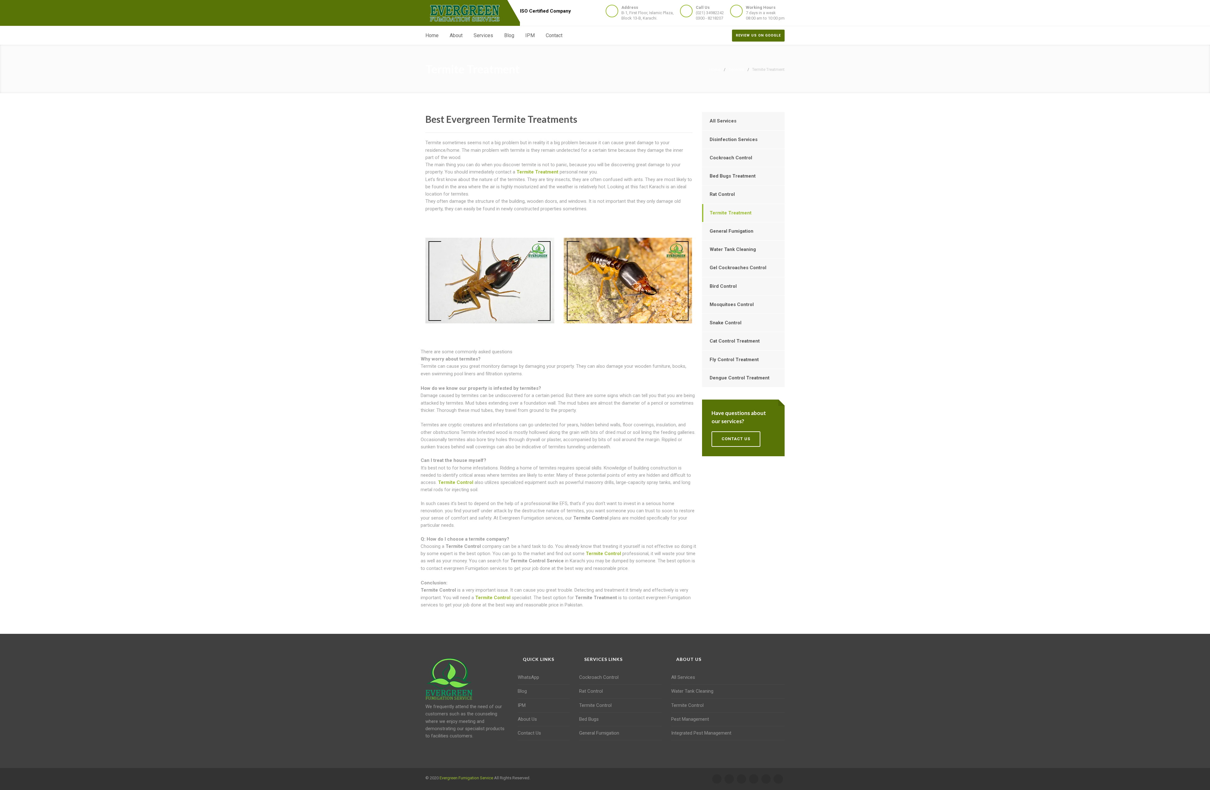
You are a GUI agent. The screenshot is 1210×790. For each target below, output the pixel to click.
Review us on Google (758, 35)
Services (483, 35)
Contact (554, 35)
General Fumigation (731, 231)
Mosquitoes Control (732, 304)
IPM (530, 35)
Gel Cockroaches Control (738, 267)
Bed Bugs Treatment (733, 176)
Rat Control (722, 194)
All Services (723, 121)
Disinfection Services (734, 139)
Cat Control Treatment (735, 341)
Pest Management (690, 719)
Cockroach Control (731, 158)
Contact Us (529, 733)
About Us (527, 719)
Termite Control (455, 482)
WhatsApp (528, 677)
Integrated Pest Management (701, 733)
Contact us (736, 438)
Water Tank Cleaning (733, 249)
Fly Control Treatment (734, 359)
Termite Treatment (537, 172)
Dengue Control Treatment (739, 378)
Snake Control (725, 323)
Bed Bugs (589, 719)
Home (432, 35)
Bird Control (723, 286)
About (456, 35)
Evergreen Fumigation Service (466, 778)
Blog (509, 35)
